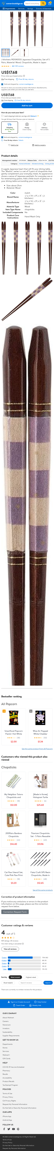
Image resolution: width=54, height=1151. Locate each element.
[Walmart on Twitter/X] (8, 1129)
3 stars (4, 963)
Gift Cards (6, 1058)
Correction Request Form (15, 911)
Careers (5, 1021)
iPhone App (7, 1116)
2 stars (4, 966)
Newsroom (7, 1025)
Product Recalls (8, 1081)
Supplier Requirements (11, 1035)
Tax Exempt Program (10, 1085)
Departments (10, 8)
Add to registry (40, 145)
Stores (5, 1047)
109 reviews (19, 66)
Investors (6, 1028)
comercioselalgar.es (26, 84)
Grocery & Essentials (43, 8)
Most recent (15, 977)
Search (48, 982)
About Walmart (8, 1017)
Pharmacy (6, 1070)
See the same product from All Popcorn (37, 748)
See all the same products (43, 890)
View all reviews (10, 949)
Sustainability (7, 1032)
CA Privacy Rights (9, 1100)
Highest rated (31, 977)
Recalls (5, 1074)
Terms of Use (7, 1093)
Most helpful (8, 982)
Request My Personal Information (15, 1104)
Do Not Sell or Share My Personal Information (19, 1108)
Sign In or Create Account (20, 1002)
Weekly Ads (36, 1005)
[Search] (43, 3)
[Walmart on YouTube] (13, 1129)
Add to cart (27, 105)
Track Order (20, 1005)
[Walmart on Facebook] (4, 1129)
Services (21, 8)
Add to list (14, 145)
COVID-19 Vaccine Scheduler (14, 1067)
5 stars (4, 957)
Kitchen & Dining (37, 164)
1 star (5, 969)
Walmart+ (6, 1055)
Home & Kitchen (24, 164)
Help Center (42, 1002)
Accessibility (7, 1078)
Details (20, 140)
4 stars (4, 960)
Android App (7, 1120)
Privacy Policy (8, 1097)
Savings (30, 8)
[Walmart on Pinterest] (18, 1129)
